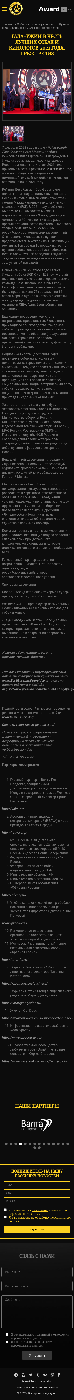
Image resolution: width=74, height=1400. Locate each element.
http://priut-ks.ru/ (15, 960)
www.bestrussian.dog (18, 717)
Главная (7, 24)
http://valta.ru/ (13, 809)
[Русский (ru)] (63, 9)
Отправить (37, 1355)
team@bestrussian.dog (37, 1381)
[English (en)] (69, 9)
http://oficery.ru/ (14, 895)
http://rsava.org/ (14, 833)
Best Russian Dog (58, 169)
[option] (37, 91)
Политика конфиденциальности (37, 1387)
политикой (40, 1210)
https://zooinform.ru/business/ (25, 983)
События (23, 24)
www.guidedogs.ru (15, 923)
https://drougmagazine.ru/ (22, 1003)
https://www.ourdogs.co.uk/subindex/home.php (37, 1018)
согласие (24, 1217)
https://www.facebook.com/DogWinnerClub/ (34, 1061)
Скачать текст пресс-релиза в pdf (28, 725)
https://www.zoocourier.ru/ (22, 1037)
